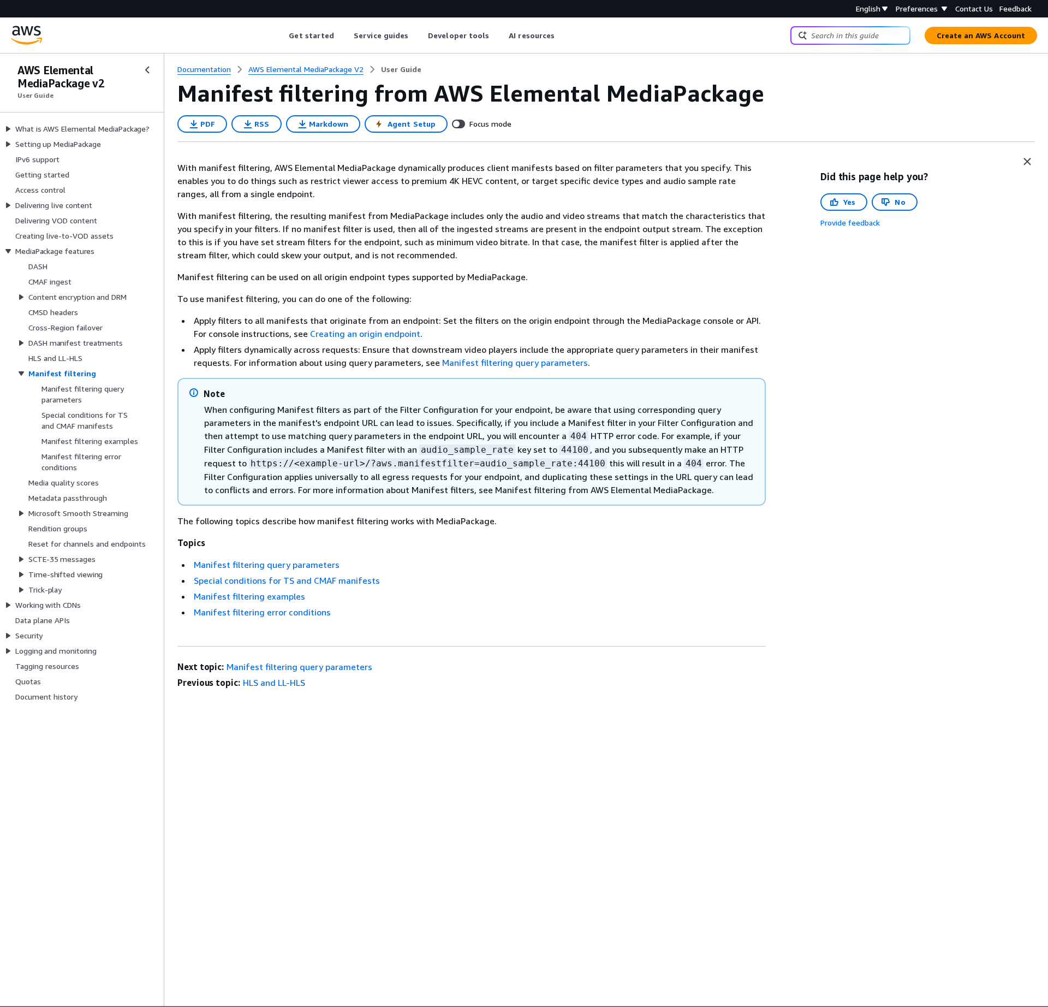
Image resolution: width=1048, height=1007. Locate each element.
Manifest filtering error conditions (262, 612)
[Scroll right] (563, 35)
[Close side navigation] (147, 70)
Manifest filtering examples (249, 596)
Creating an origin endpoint (365, 333)
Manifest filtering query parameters (515, 362)
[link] (401, 69)
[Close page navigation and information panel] (1027, 161)
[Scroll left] (281, 35)
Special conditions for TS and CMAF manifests (287, 580)
